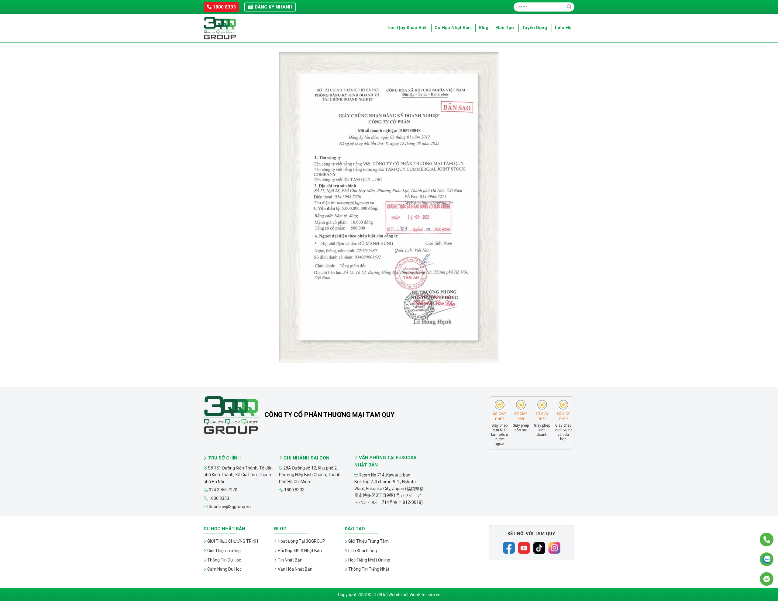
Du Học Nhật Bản (453, 27)
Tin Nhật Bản (290, 560)
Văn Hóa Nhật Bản (295, 569)
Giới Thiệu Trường (224, 550)
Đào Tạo (505, 27)
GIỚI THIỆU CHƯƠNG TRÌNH (232, 541)
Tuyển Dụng (534, 27)
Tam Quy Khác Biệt (407, 27)
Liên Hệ (563, 27)
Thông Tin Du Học (224, 560)
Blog (483, 27)
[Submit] (569, 7)
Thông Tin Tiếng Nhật (368, 569)
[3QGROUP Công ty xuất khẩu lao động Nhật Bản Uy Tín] (234, 28)
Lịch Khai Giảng (362, 550)
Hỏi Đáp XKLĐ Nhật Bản (300, 550)
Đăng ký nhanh (272, 7)
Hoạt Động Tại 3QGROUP (301, 541)
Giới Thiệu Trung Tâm (368, 541)
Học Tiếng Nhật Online (369, 560)
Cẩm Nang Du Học (224, 569)
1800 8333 (224, 7)
